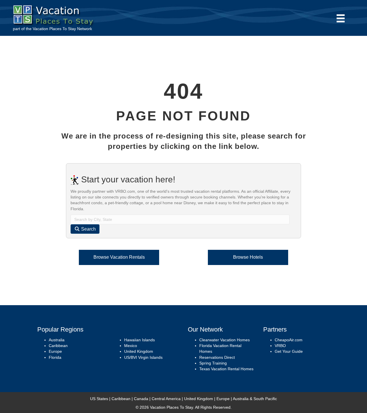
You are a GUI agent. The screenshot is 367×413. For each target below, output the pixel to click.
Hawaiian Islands (139, 340)
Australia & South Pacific (255, 398)
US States (99, 398)
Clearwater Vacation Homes (224, 340)
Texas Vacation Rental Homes (226, 369)
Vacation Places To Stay (54, 28)
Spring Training (213, 363)
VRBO (280, 345)
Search (88, 229)
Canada (141, 398)
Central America (166, 398)
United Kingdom (138, 351)
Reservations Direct (217, 357)
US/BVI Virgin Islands (143, 357)
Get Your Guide (289, 351)
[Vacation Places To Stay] (54, 14)
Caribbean (58, 345)
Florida (55, 357)
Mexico (130, 345)
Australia (57, 340)
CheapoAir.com (288, 340)
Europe (55, 351)
